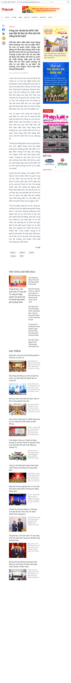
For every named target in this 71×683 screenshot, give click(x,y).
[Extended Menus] (55, 17)
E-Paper (48, 111)
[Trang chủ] (2, 17)
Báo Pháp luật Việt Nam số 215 (55, 148)
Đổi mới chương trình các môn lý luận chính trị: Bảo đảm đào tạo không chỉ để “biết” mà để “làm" (34, 295)
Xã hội (50, 17)
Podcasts (35, 17)
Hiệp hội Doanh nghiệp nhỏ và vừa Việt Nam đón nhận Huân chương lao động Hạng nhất (24, 488)
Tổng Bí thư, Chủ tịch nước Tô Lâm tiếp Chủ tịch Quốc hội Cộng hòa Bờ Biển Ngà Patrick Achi (24, 538)
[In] (4, 43)
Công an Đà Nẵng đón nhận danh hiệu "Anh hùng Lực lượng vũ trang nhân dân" (23, 467)
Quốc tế (26, 17)
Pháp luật (43, 17)
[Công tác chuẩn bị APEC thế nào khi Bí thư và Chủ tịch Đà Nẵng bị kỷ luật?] (7, 9)
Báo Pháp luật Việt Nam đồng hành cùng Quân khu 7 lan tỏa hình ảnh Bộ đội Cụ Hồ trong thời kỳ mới (34, 313)
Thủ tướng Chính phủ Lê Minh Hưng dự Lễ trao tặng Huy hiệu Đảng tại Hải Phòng (24, 421)
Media (20, 17)
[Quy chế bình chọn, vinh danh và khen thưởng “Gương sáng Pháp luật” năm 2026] (56, 44)
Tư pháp (14, 17)
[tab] (55, 166)
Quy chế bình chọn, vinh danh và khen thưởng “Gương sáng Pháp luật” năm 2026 (55, 55)
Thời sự (7, 17)
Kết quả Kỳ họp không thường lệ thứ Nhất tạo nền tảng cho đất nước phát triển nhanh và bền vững (23, 564)
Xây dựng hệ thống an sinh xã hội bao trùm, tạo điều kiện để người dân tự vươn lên (24, 378)
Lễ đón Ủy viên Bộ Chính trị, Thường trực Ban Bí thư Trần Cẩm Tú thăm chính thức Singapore (23, 511)
